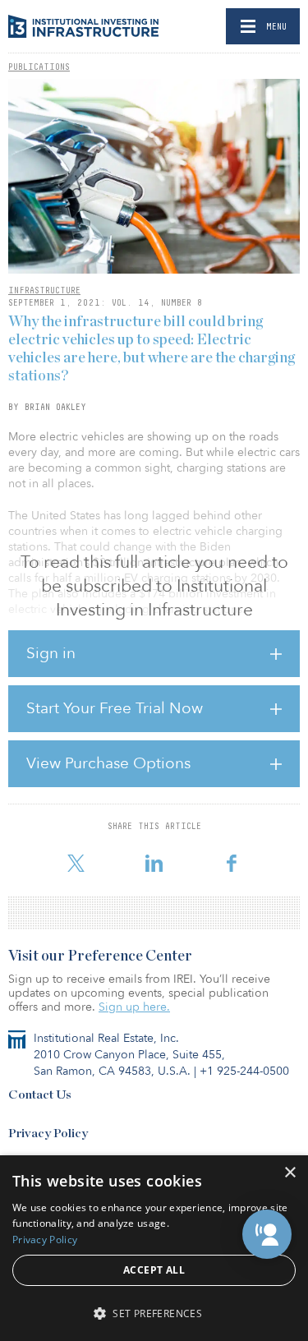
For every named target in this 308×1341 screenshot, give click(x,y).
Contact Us (39, 1095)
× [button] (289, 1173)
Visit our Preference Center (100, 956)
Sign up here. (134, 1007)
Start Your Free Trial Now (114, 708)
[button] (267, 1234)
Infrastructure (44, 290)
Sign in (51, 653)
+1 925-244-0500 (244, 1071)
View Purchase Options (108, 763)
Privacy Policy (48, 1133)
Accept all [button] (154, 1270)
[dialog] (154, 1248)
